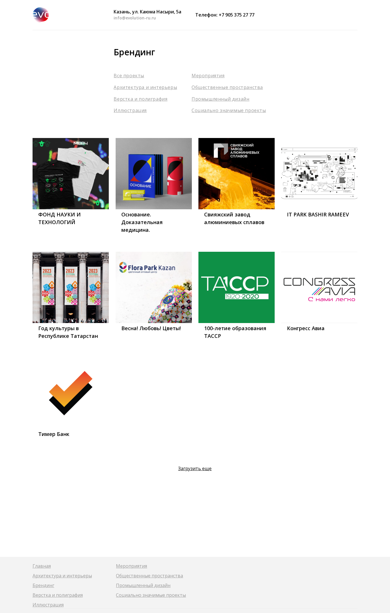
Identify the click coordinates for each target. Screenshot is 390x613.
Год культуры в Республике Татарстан (68, 332)
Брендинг (43, 585)
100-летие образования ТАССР (235, 332)
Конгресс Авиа (306, 328)
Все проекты (129, 75)
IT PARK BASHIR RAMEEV (318, 214)
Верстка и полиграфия (140, 99)
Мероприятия (208, 75)
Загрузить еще (195, 468)
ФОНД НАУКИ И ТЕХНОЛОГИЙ (59, 218)
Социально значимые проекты (229, 110)
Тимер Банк (53, 434)
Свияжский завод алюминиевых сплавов (234, 218)
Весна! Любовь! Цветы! (151, 328)
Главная (42, 566)
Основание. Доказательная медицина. (142, 222)
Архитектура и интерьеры (145, 87)
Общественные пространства (227, 87)
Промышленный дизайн (220, 99)
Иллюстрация (130, 110)
